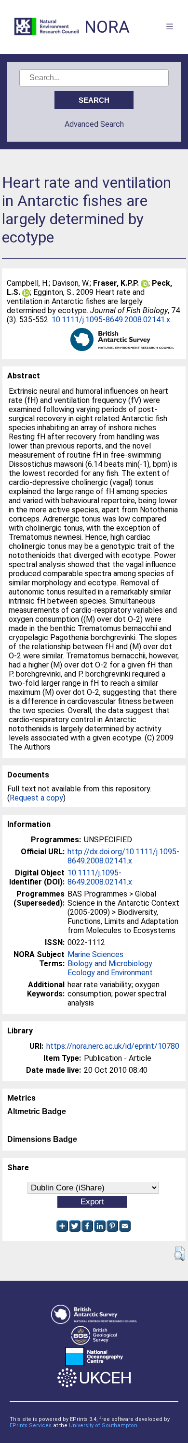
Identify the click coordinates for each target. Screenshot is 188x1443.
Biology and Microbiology (109, 963)
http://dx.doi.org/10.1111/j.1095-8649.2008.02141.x (123, 856)
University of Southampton (103, 1425)
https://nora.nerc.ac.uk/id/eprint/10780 (112, 1046)
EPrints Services (31, 1425)
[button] (179, 1254)
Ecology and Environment (110, 972)
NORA (107, 27)
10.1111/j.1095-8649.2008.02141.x (111, 319)
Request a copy (36, 797)
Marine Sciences (95, 954)
